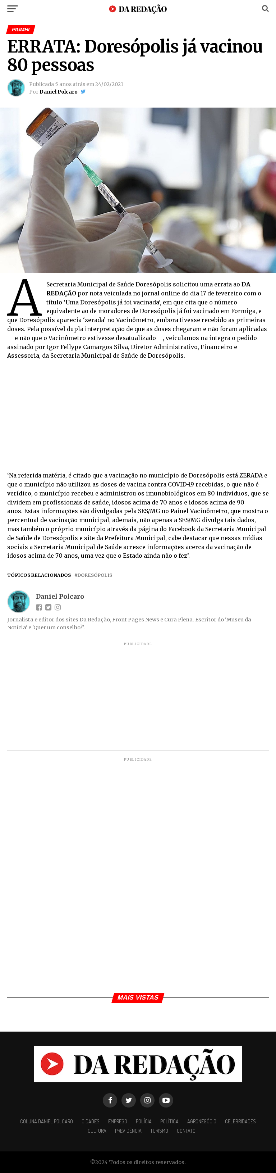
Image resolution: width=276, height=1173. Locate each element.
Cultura (97, 1130)
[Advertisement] (138, 417)
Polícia (144, 1121)
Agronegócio (201, 1121)
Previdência (128, 1130)
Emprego (117, 1121)
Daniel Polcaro (59, 92)
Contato (186, 1130)
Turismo (159, 1130)
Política (169, 1121)
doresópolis (94, 575)
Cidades (91, 1121)
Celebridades (240, 1121)
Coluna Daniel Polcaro (46, 1121)
